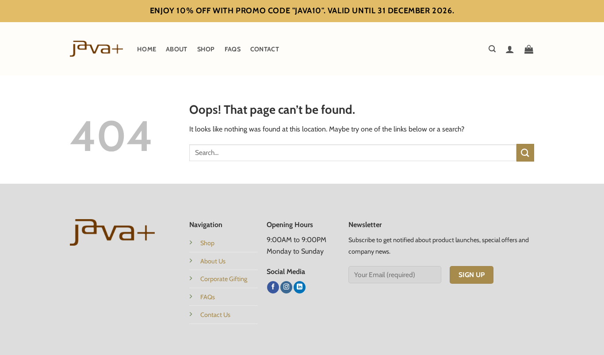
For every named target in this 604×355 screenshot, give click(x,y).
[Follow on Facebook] (273, 287)
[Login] (510, 49)
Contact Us (215, 315)
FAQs (233, 49)
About (176, 49)
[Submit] (525, 152)
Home (146, 49)
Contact (264, 49)
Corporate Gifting (223, 279)
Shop (206, 49)
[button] (492, 49)
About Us (213, 261)
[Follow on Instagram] (286, 287)
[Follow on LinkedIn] (300, 287)
